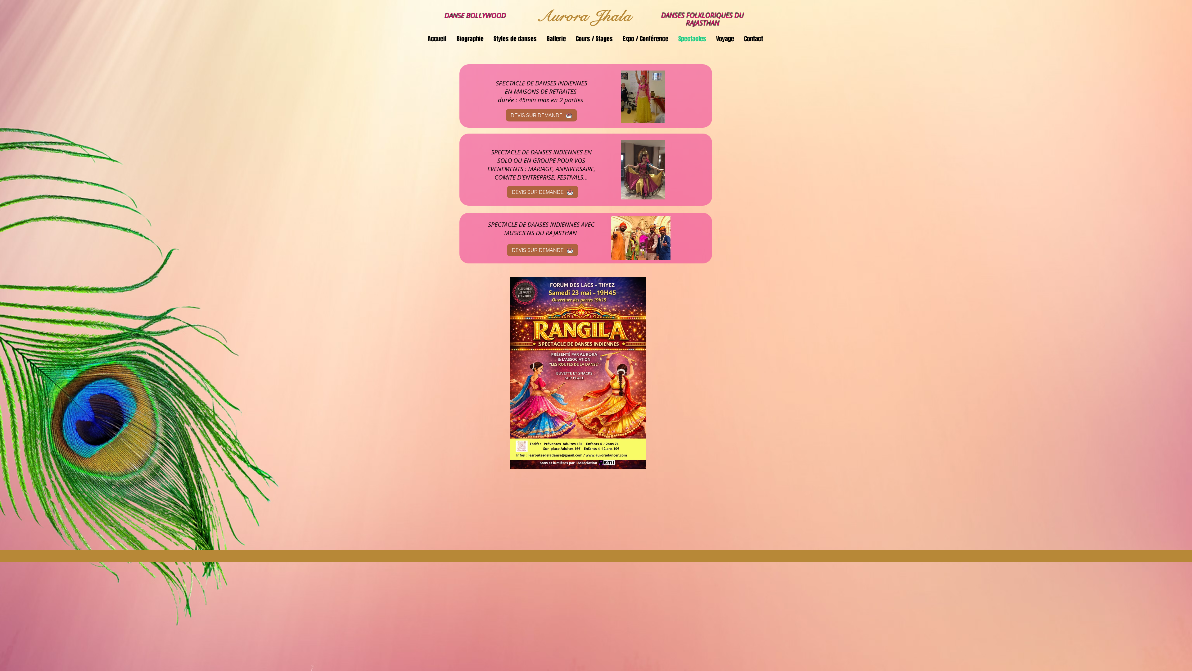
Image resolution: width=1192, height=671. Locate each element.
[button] (515, 39)
